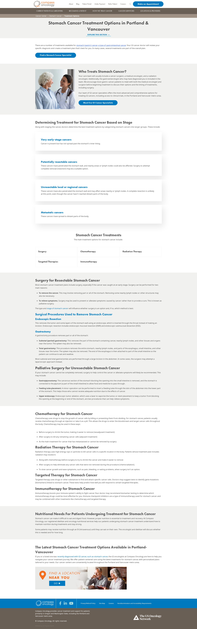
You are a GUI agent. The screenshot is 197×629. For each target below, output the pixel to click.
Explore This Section (97, 34)
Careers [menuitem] (111, 603)
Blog (77, 4)
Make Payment (100, 4)
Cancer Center (41, 16)
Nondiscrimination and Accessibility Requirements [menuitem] (134, 603)
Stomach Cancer (55, 16)
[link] (56, 252)
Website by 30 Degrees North (44, 626)
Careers (123, 4)
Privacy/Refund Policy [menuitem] (88, 603)
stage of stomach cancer (57, 308)
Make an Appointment (148, 4)
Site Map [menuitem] (102, 603)
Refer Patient (112, 4)
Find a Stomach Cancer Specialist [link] (55, 55)
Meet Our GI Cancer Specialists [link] (98, 102)
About (71, 4)
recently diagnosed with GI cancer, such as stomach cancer (82, 556)
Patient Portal (86, 4)
